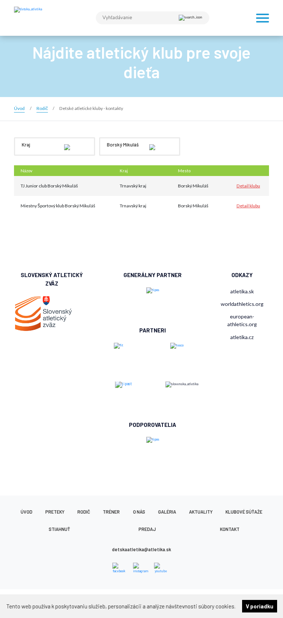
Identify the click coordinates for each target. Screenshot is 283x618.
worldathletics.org (242, 304)
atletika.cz (242, 337)
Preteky (54, 511)
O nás (139, 511)
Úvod (26, 511)
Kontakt (230, 529)
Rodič (83, 511)
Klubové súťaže (244, 511)
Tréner (111, 511)
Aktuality (201, 511)
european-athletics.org (242, 320)
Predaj (147, 529)
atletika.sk (242, 291)
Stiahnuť (59, 529)
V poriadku (259, 606)
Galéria (167, 511)
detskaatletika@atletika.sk (141, 549)
